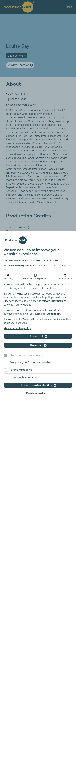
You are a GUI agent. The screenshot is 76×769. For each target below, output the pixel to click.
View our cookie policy (17, 328)
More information (36, 393)
